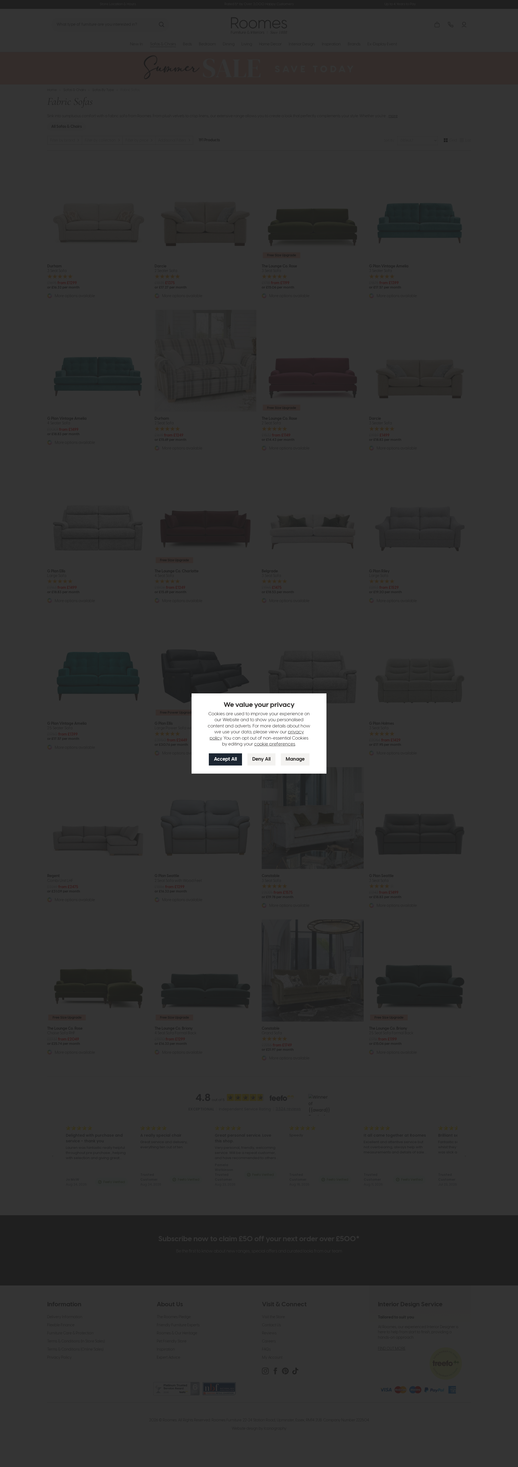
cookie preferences (274, 744)
